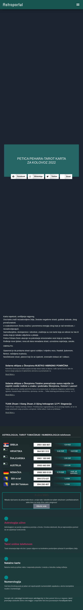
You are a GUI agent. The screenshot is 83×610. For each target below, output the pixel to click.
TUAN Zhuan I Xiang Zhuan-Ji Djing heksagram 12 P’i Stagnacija (38, 404)
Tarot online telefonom (18, 544)
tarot (70, 598)
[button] (77, 4)
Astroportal (13, 4)
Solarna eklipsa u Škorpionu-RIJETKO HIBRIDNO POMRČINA (36, 365)
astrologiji (18, 598)
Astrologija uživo (15, 522)
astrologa (37, 598)
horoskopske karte (65, 600)
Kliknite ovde (41, 506)
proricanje (8, 600)
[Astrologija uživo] (6, 518)
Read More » (10, 374)
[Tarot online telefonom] (6, 540)
